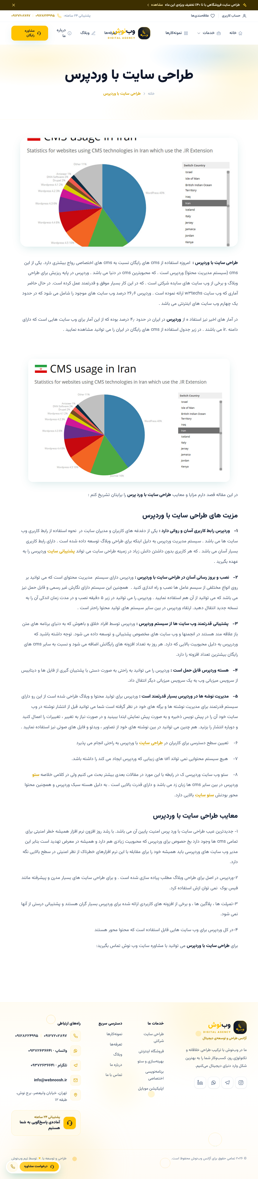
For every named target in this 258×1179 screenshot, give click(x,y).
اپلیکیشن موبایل (151, 1089)
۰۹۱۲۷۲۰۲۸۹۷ (20, 16)
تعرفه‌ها (110, 33)
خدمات (209, 33)
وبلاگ (84, 33)
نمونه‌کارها (174, 33)
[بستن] (13, 5)
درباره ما (61, 33)
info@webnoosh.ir (50, 1080)
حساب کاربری (231, 16)
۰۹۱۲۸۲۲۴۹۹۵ (45, 16)
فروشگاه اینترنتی (151, 1051)
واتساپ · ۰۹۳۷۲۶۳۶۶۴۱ (47, 1051)
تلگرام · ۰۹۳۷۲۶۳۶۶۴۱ (49, 1065)
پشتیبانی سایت (61, 551)
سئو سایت (204, 795)
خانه (233, 33)
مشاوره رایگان (30, 33)
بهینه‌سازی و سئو (151, 1061)
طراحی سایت (151, 743)
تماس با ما (114, 1075)
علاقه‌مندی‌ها (200, 16)
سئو (35, 774)
